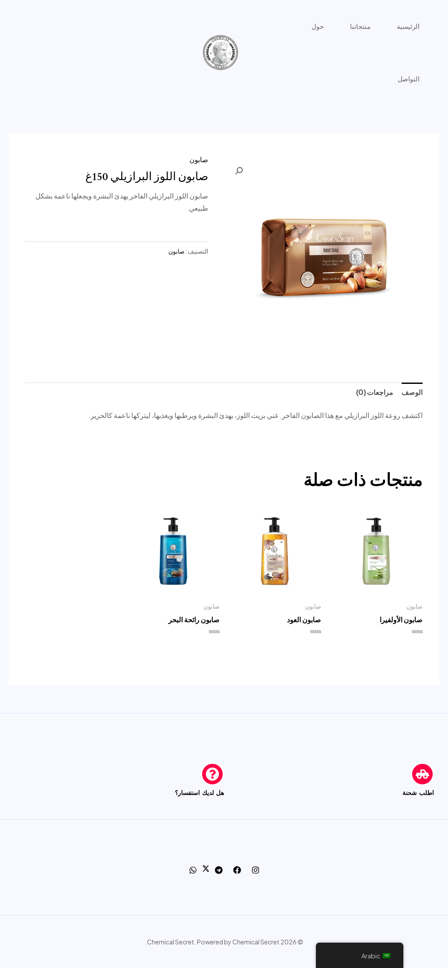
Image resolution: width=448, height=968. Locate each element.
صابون (198, 159)
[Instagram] (255, 870)
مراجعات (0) (374, 392)
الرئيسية (408, 26)
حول (318, 26)
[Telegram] (219, 870)
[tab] (412, 392)
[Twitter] (206, 869)
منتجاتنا (360, 26)
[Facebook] (237, 870)
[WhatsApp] (193, 870)
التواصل (409, 78)
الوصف (412, 392)
